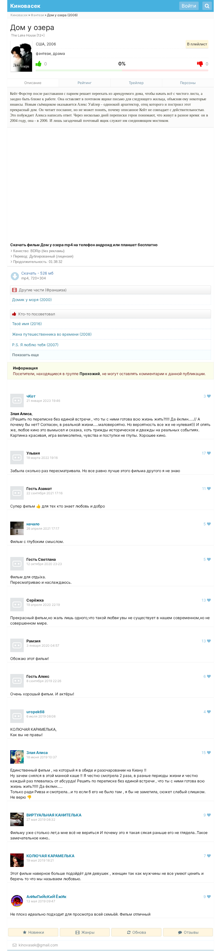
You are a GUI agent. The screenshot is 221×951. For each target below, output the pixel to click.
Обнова (139, 932)
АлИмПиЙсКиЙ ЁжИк (46, 896)
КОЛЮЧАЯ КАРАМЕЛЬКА (50, 855)
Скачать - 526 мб (37, 275)
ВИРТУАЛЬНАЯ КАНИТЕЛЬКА (53, 815)
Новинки (36, 932)
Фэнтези (37, 15)
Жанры (88, 932)
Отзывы (191, 932)
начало (33, 524)
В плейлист (197, 44)
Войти (189, 6)
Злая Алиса (37, 752)
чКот (31, 396)
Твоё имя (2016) (27, 323)
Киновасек (19, 15)
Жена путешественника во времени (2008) (52, 334)
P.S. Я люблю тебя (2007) (35, 344)
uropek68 (35, 711)
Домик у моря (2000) (32, 299)
